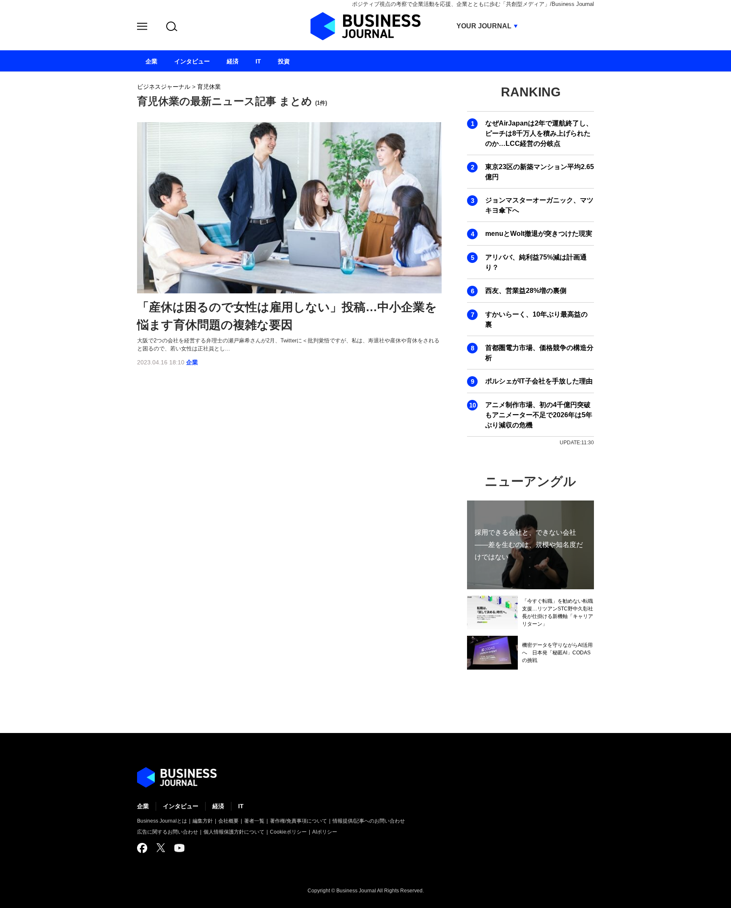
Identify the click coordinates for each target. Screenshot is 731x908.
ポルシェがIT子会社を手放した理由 (539, 381)
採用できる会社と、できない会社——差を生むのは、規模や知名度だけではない (529, 545)
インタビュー (180, 806)
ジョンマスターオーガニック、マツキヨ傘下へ (539, 205)
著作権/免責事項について (298, 821)
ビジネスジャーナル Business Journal (365, 26)
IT (241, 806)
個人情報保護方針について (233, 832)
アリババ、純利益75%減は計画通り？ (536, 262)
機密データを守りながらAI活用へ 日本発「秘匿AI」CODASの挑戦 (557, 652)
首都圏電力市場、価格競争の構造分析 (539, 352)
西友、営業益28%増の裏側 (525, 290)
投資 (284, 61)
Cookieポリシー (288, 832)
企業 (192, 362)
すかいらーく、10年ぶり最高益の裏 (536, 319)
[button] (142, 28)
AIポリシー (324, 832)
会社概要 (228, 821)
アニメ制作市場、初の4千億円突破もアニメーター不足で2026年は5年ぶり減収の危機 (538, 415)
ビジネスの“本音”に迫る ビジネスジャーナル (177, 777)
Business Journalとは (162, 821)
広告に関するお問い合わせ (167, 832)
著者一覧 (254, 821)
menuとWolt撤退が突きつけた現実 (538, 233)
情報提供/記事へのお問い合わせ (369, 821)
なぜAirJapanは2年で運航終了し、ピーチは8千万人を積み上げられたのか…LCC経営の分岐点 (539, 133)
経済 (218, 806)
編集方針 (202, 821)
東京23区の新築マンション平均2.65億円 (539, 172)
